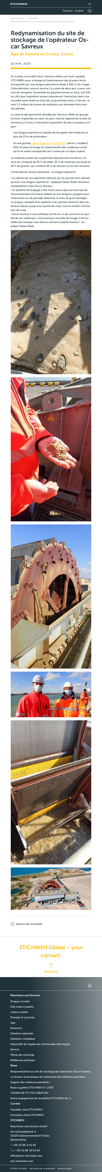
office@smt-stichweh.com (26, 1155)
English (79, 10)
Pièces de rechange (22, 1054)
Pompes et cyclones (22, 1017)
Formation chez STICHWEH (27, 1115)
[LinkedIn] (90, 11)
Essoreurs (16, 1028)
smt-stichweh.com (21, 1161)
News (13, 1065)
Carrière (15, 1103)
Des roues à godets (22, 1006)
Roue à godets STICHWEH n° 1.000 (31, 1087)
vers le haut (51, 971)
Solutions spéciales (21, 1033)
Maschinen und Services (25, 995)
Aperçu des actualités (29, 923)
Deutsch (68, 10)
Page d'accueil (17, 18)
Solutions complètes (22, 1038)
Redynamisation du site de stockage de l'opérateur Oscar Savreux (42, 21)
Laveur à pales (19, 1012)
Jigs (12, 1022)
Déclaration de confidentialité (42, 1168)
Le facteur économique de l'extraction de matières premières (47, 1076)
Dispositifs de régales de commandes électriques (40, 1044)
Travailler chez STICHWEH (26, 1109)
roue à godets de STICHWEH (48, 143)
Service (14, 1049)
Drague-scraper (20, 1001)
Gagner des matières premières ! (30, 1082)
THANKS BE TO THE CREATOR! (29, 1092)
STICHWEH (17, 1120)
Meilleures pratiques (22, 1060)
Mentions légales (65, 1168)
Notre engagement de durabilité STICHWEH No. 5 (40, 1098)
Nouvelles (33, 18)
